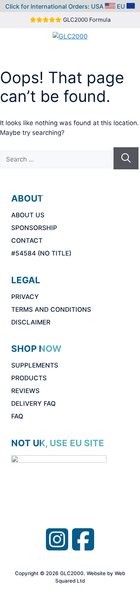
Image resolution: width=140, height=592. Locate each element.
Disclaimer (30, 322)
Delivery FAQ (33, 403)
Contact (27, 240)
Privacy (25, 296)
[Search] (126, 158)
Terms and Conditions (51, 309)
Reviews (25, 391)
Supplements (34, 365)
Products (29, 378)
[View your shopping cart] (92, 49)
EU (121, 6)
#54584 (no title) (41, 253)
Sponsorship (34, 228)
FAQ (17, 416)
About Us (27, 215)
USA (97, 6)
